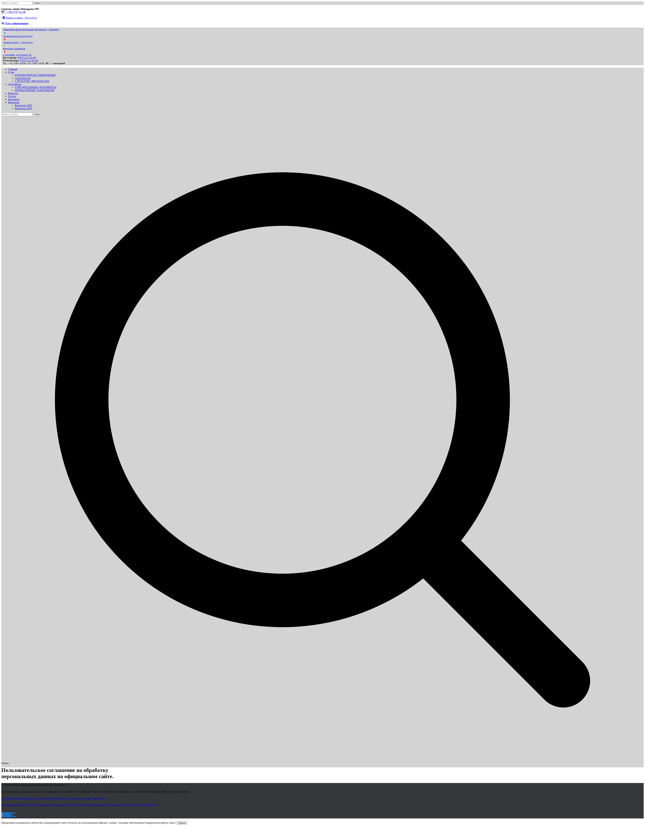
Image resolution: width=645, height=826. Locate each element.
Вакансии (13, 102)
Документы (14, 84)
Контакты (13, 99)
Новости (13, 93)
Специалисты (23, 78)
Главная (12, 69)
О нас (11, 72)
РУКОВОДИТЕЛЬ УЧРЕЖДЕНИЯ (35, 75)
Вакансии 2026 (23, 108)
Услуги (12, 96)
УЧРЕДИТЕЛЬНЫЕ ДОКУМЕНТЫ (35, 87)
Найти (37, 3)
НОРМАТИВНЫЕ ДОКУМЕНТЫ (34, 90)
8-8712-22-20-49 (27, 57)
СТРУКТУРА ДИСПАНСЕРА (32, 81)
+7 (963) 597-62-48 (15, 12)
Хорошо (182, 823)
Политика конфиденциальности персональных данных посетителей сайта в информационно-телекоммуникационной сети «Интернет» (79, 804)
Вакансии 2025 (23, 105)
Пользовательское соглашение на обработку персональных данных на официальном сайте (53, 798)
